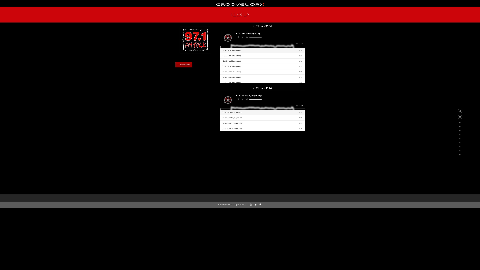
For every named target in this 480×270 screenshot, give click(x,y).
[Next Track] (242, 37)
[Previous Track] (238, 37)
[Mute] (247, 37)
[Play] (228, 38)
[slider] (255, 37)
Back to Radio (185, 65)
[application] (262, 39)
